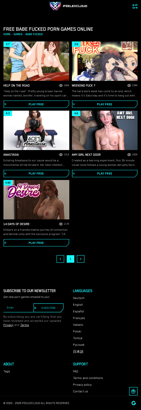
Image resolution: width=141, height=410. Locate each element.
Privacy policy (82, 384)
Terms (24, 325)
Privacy (8, 325)
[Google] (134, 403)
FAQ (75, 371)
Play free (36, 104)
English (78, 304)
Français (79, 318)
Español (78, 311)
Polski (77, 331)
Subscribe (48, 307)
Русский (78, 344)
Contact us (80, 391)
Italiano (78, 324)
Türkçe (78, 338)
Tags (6, 371)
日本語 (78, 351)
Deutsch (79, 298)
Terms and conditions (88, 378)
